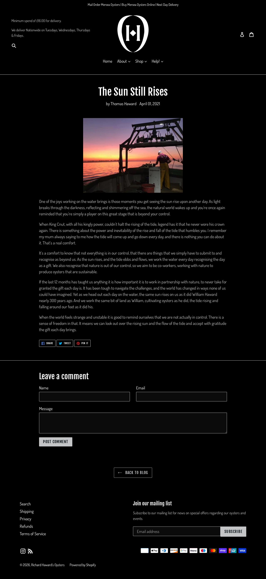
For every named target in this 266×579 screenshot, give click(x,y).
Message (46, 408)
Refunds (26, 526)
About (122, 61)
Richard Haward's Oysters (48, 565)
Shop (139, 61)
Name (43, 387)
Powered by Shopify (83, 565)
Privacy (25, 518)
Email (140, 387)
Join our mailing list (152, 504)
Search (25, 503)
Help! (156, 61)
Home (107, 61)
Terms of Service (33, 533)
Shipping (27, 511)
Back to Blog (136, 472)
